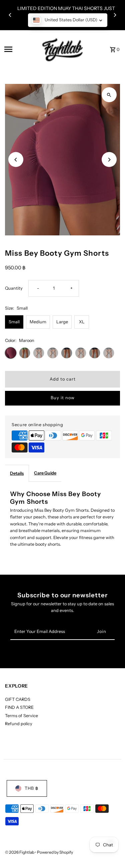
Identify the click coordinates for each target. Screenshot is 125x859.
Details (17, 473)
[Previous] (10, 15)
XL (82, 321)
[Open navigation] (19, 49)
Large (62, 321)
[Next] (115, 15)
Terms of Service (21, 715)
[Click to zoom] (109, 94)
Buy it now (63, 397)
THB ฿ (31, 788)
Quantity (14, 288)
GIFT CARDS (17, 699)
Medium (38, 321)
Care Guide (45, 472)
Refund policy (18, 723)
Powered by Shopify (55, 852)
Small (14, 321)
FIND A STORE (19, 707)
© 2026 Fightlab (20, 852)
